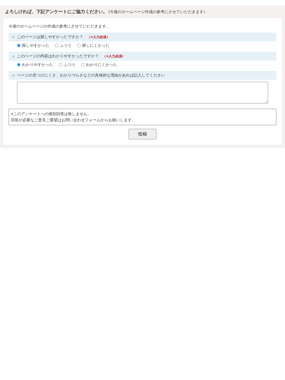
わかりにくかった (101, 64)
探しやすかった (35, 45)
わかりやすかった (37, 64)
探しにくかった (95, 45)
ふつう (66, 45)
